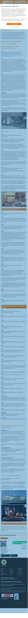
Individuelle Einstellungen (14, 27)
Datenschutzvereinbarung (11, 16)
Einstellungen (16, 12)
